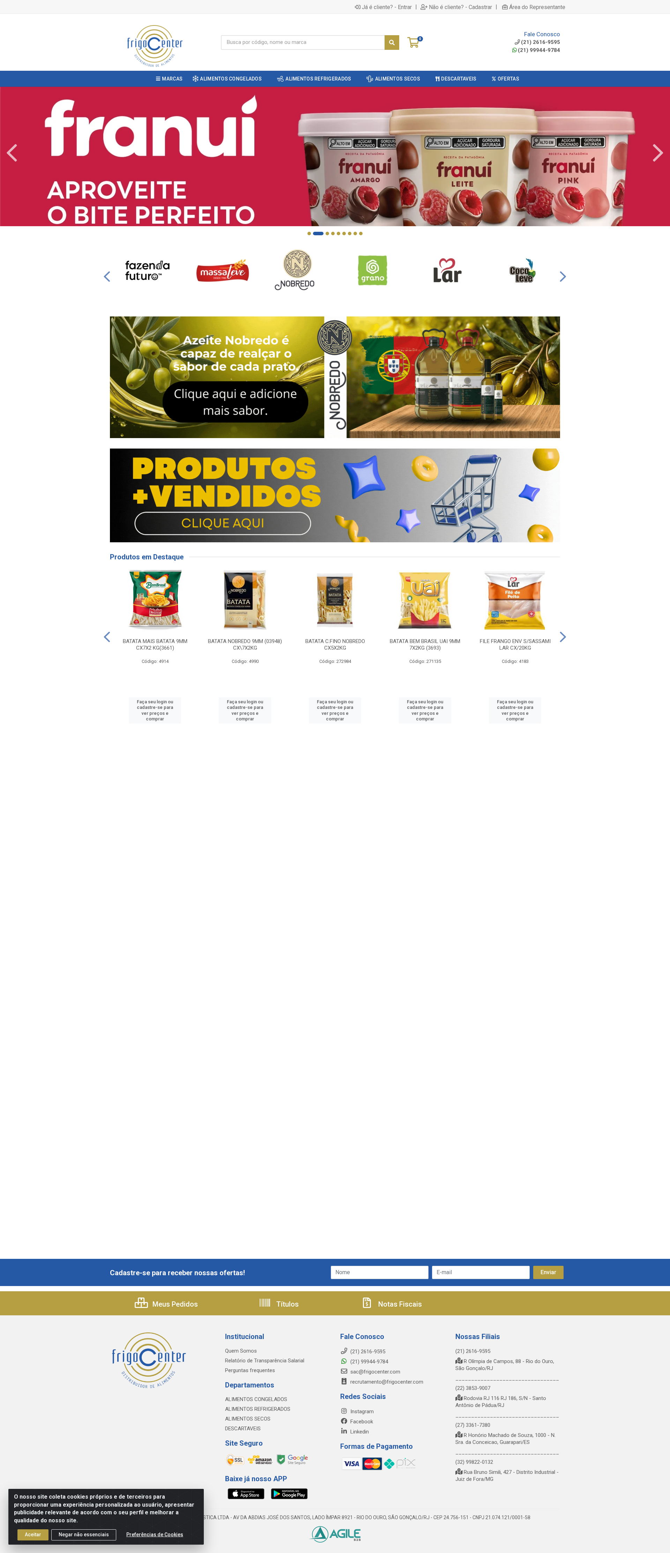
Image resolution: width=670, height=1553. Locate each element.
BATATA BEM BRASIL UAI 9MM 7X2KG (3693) (425, 644)
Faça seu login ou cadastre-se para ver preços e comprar (155, 710)
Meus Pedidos (174, 1304)
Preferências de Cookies (154, 1534)
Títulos (287, 1304)
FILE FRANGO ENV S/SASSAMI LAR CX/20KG (515, 644)
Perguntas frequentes (250, 1370)
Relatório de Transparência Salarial (264, 1360)
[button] (309, 233)
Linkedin (359, 1432)
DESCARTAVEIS (243, 1428)
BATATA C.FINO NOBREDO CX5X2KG (335, 644)
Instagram (361, 1411)
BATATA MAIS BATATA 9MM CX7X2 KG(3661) (155, 644)
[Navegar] (11, 153)
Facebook (361, 1421)
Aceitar (33, 1534)
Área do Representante (537, 7)
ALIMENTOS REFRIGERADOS (257, 1409)
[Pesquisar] (392, 42)
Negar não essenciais (84, 1534)
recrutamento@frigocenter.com (386, 1382)
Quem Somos (241, 1351)
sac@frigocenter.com (375, 1372)
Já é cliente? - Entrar (387, 7)
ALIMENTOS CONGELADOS (256, 1399)
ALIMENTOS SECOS (247, 1419)
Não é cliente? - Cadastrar (460, 7)
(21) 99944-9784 (539, 50)
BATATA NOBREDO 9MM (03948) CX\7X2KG (245, 644)
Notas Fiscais (399, 1304)
